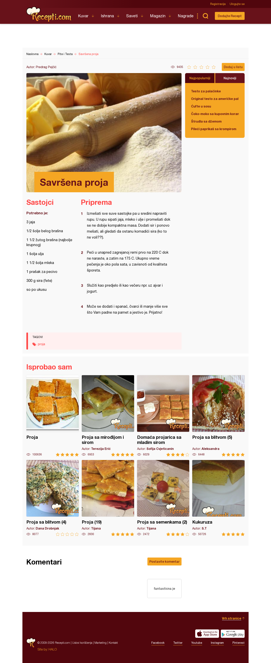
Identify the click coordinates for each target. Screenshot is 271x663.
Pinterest (239, 642)
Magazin (157, 16)
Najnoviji (230, 78)
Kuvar (83, 16)
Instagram (217, 642)
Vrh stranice (231, 618)
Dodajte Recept (230, 16)
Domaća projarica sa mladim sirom (163, 415)
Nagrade (185, 16)
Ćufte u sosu (201, 106)
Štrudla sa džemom (206, 121)
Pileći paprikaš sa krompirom (213, 129)
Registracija (218, 4)
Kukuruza (218, 498)
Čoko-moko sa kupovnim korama (215, 114)
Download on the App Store (207, 633)
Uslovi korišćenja (82, 642)
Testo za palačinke (206, 91)
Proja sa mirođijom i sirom (108, 415)
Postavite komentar (164, 561)
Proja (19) (108, 498)
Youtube (196, 642)
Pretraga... (205, 16)
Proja (52, 415)
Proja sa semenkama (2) (163, 498)
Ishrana (107, 16)
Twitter (178, 642)
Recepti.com (49, 14)
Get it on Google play (233, 633)
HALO (53, 649)
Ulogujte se (237, 4)
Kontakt (113, 642)
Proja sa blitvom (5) (218, 415)
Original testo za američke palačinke (215, 99)
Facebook (157, 642)
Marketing (100, 642)
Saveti (132, 16)
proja (41, 344)
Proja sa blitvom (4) (52, 498)
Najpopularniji (199, 78)
